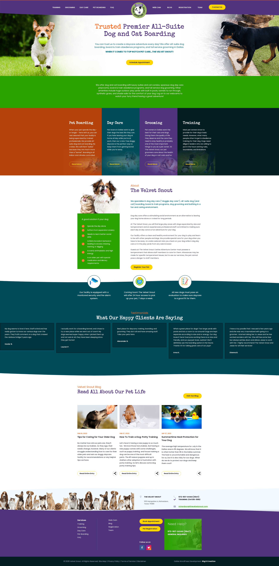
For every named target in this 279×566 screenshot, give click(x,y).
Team (200, 7)
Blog (169, 7)
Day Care (84, 7)
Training (56, 7)
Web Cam (156, 7)
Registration (185, 7)
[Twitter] (148, 547)
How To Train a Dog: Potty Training (139, 436)
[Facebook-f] (142, 547)
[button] (217, 7)
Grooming (70, 7)
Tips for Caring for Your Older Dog (96, 436)
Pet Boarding (99, 7)
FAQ (112, 7)
